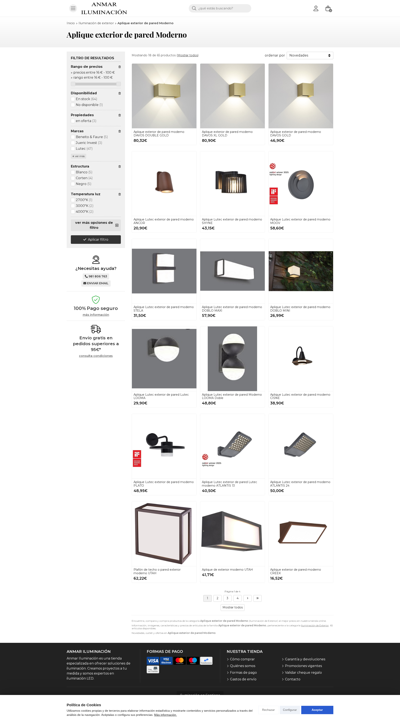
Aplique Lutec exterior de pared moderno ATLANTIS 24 (300, 483)
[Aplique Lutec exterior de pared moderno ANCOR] (164, 183)
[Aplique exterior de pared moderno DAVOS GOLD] (301, 96)
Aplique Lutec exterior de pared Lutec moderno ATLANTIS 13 (229, 483)
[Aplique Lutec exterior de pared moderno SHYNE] (232, 183)
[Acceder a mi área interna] (316, 8)
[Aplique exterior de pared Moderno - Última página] (257, 598)
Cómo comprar (242, 659)
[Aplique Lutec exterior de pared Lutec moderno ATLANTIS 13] (232, 446)
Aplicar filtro (98, 240)
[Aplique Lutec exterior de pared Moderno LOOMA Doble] (232, 358)
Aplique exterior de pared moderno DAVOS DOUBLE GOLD (159, 133)
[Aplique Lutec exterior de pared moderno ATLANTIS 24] (301, 446)
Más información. (165, 714)
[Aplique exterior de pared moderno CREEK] (301, 533)
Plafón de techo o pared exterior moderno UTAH (157, 571)
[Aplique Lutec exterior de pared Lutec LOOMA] (164, 358)
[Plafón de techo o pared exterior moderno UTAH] (164, 533)
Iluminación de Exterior (315, 625)
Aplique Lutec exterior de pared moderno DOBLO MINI (300, 308)
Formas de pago (243, 673)
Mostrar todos (188, 55)
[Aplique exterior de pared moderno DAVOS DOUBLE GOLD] (164, 96)
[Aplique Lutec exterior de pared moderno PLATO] (164, 446)
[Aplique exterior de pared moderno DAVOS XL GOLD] (232, 96)
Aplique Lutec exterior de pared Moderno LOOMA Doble (232, 396)
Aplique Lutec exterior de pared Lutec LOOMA (161, 396)
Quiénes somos (242, 666)
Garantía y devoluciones (305, 659)
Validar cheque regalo (303, 673)
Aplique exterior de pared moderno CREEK (295, 571)
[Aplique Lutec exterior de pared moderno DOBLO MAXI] (232, 271)
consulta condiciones (96, 356)
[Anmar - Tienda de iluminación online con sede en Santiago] (104, 8)
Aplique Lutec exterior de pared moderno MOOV (300, 221)
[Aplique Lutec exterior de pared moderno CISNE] (301, 358)
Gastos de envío (243, 679)
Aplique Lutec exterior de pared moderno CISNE (300, 396)
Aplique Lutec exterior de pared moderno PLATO (164, 483)
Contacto (292, 679)
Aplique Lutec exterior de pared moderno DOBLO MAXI (232, 308)
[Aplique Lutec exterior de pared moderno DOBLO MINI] (301, 271)
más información (96, 315)
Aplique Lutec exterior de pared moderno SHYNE (232, 221)
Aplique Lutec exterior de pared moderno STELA (164, 308)
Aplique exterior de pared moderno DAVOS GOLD (295, 133)
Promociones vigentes (303, 666)
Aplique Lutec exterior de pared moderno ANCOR (164, 221)
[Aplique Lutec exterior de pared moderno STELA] (164, 271)
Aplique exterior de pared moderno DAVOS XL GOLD (227, 133)
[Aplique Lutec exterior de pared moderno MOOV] (301, 183)
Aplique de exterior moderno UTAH (227, 569)
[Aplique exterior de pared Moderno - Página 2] (247, 598)
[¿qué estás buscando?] (220, 8)
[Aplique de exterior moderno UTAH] (232, 533)
